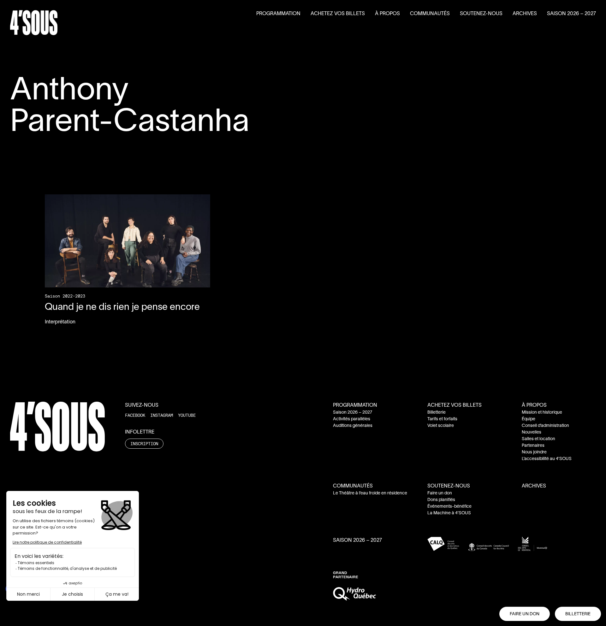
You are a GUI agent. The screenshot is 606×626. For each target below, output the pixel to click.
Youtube (187, 415)
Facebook (135, 415)
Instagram (161, 415)
